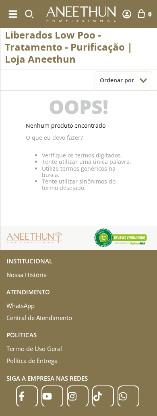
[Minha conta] (127, 14)
